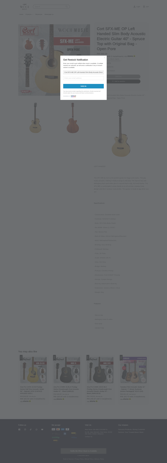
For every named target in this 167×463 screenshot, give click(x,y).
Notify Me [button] (83, 86)
